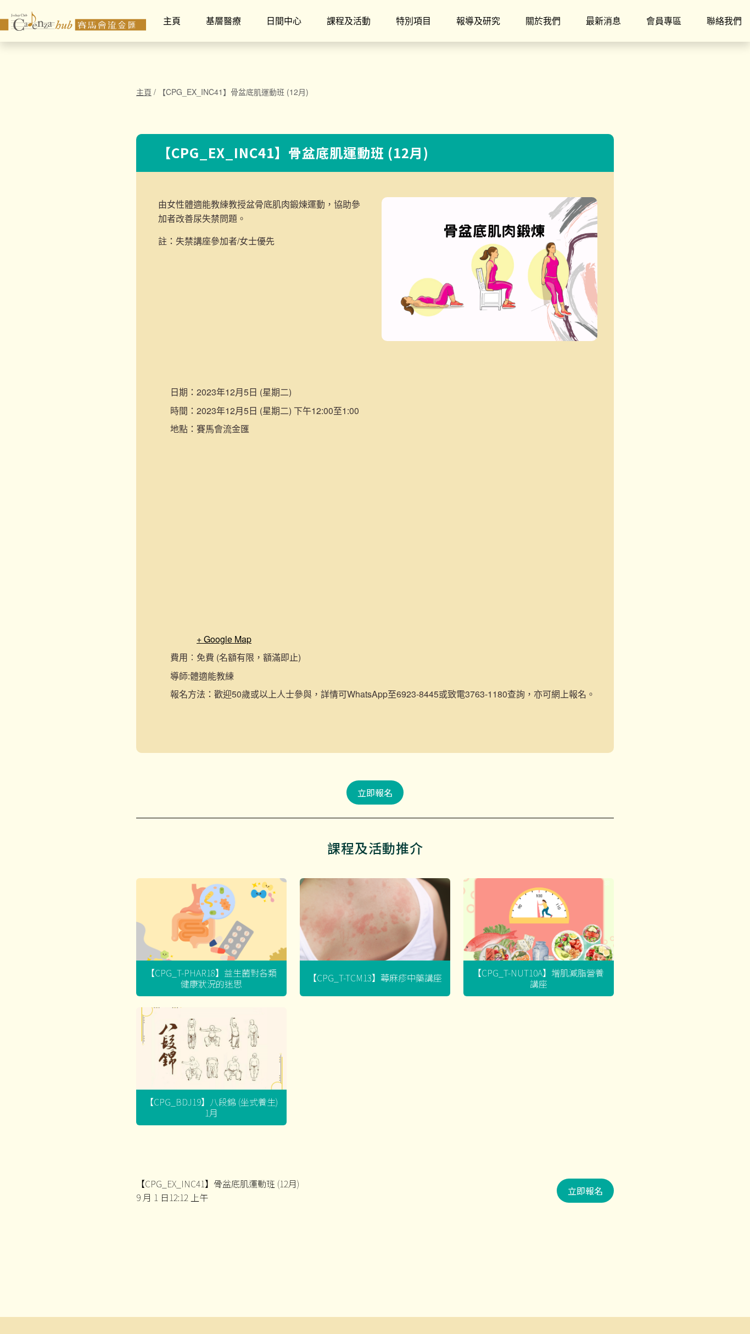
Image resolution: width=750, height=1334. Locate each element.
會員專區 (663, 20)
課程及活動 (349, 20)
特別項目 (413, 20)
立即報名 (375, 792)
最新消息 (603, 20)
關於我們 (543, 20)
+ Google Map (224, 639)
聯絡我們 (724, 20)
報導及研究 (478, 20)
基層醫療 (223, 20)
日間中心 (283, 20)
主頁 (172, 20)
